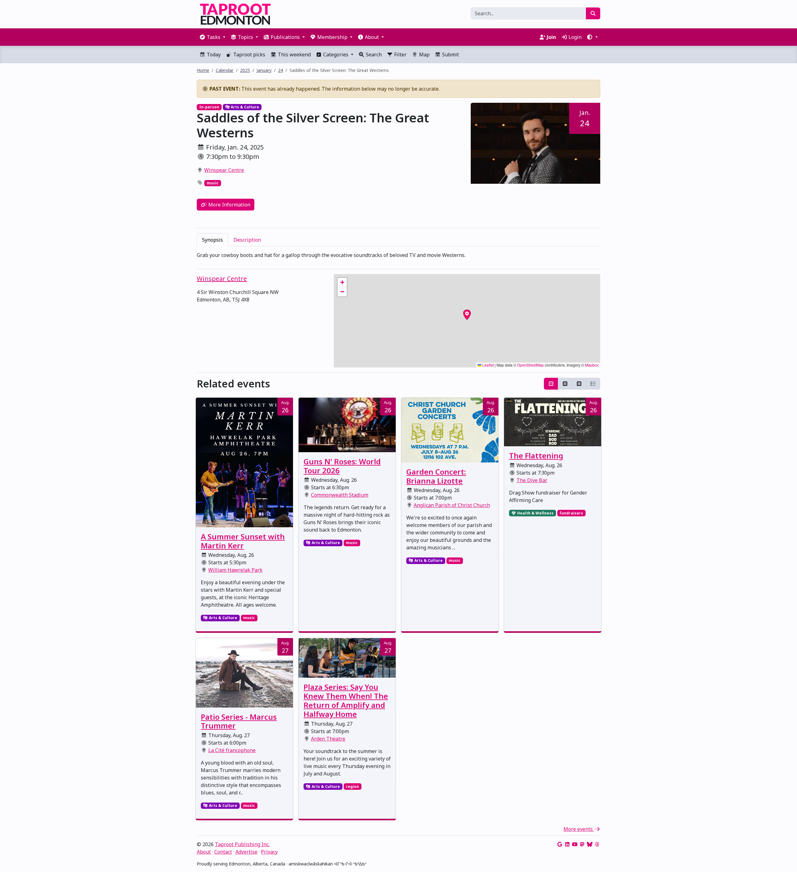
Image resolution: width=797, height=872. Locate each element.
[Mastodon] (582, 844)
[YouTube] (575, 844)
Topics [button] (245, 37)
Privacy (269, 851)
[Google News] (560, 844)
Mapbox (592, 364)
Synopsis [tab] (212, 239)
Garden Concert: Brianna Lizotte (436, 476)
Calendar (224, 70)
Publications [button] (285, 37)
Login (574, 37)
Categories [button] (336, 54)
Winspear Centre (224, 170)
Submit (450, 54)
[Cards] (551, 384)
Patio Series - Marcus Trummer (239, 721)
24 (280, 70)
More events (579, 829)
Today (213, 54)
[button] (592, 37)
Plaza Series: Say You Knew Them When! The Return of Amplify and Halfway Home (346, 700)
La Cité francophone (232, 750)
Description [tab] (247, 239)
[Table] (579, 384)
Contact (223, 851)
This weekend (293, 54)
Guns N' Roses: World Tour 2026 (342, 466)
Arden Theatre (328, 738)
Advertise (246, 851)
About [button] (372, 37)
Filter (400, 54)
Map (424, 54)
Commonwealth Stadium (339, 494)
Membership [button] (332, 37)
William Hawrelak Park (235, 569)
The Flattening (536, 455)
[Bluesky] (590, 844)
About (204, 851)
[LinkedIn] (567, 844)
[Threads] (597, 844)
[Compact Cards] (565, 384)
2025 (245, 70)
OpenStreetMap (530, 364)
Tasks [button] (213, 37)
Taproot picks (248, 54)
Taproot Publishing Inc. (242, 844)
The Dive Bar (531, 480)
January (264, 70)
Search (373, 54)
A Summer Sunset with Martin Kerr (243, 541)
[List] (593, 384)
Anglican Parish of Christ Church (452, 505)
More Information (228, 204)
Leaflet (487, 364)
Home (203, 70)
